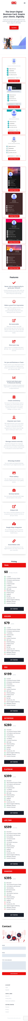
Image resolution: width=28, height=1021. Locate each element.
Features (7, 1007)
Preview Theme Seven (14, 242)
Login (6, 987)
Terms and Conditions (10, 1000)
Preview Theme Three (14, 132)
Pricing (7, 1009)
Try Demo (14, 27)
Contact (7, 1011)
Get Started (14, 609)
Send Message (14, 973)
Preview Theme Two (14, 106)
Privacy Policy (8, 998)
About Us (7, 996)
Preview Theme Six (14, 216)
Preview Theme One (14, 80)
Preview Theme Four (14, 158)
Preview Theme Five (14, 190)
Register (7, 989)
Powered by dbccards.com (14, 1018)
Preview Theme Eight (14, 268)
